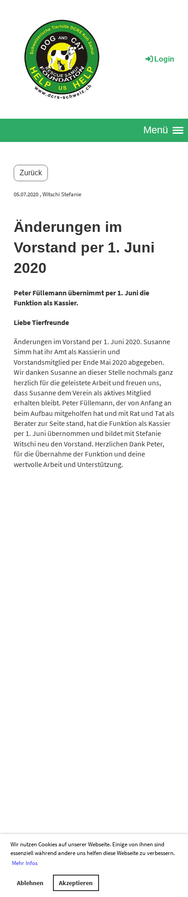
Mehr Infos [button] (24, 863)
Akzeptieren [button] (76, 883)
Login (164, 59)
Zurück (31, 173)
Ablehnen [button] (30, 883)
